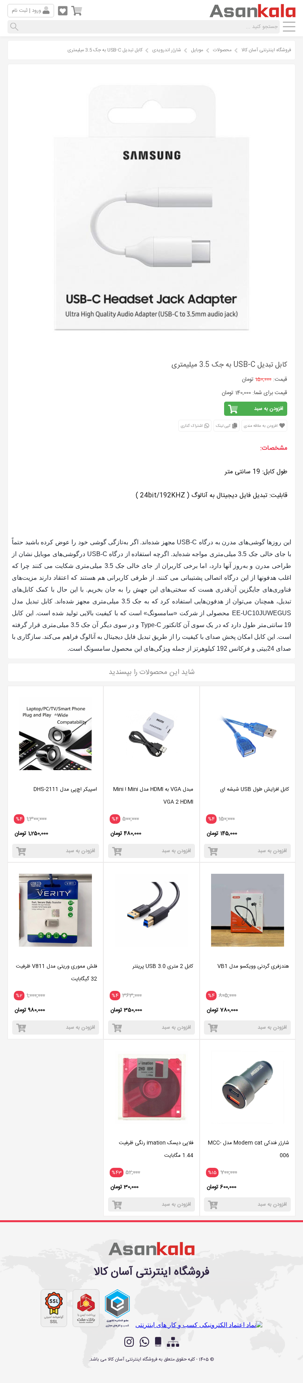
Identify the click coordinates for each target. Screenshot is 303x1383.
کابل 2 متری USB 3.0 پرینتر (163, 966)
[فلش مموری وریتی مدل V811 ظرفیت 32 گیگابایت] (55, 954)
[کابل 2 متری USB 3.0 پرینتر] (151, 954)
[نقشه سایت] (173, 1342)
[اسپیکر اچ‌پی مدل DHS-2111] (55, 777)
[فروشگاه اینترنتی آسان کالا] (252, 14)
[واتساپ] (145, 1342)
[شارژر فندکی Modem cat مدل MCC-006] (247, 1130)
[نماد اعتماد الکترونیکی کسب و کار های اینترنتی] (198, 1325)
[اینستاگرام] (129, 1342)
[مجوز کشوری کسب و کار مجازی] (117, 1308)
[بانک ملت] (86, 1308)
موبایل (197, 50)
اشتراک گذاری (192, 426)
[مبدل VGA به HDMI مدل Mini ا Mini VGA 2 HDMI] (151, 777)
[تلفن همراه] (158, 1342)
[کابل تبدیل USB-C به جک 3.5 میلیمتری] (151, 345)
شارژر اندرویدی (166, 50)
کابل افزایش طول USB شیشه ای (254, 789)
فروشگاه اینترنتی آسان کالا (266, 50)
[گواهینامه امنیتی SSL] (54, 1308)
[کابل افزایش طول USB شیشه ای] (247, 777)
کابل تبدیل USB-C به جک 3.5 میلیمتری (104, 50)
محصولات (222, 50)
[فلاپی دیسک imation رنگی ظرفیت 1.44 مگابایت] (151, 1130)
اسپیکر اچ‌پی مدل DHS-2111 (65, 789)
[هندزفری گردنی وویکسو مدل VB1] (247, 954)
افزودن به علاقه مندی (261, 426)
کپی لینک (224, 426)
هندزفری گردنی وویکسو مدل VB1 (253, 966)
